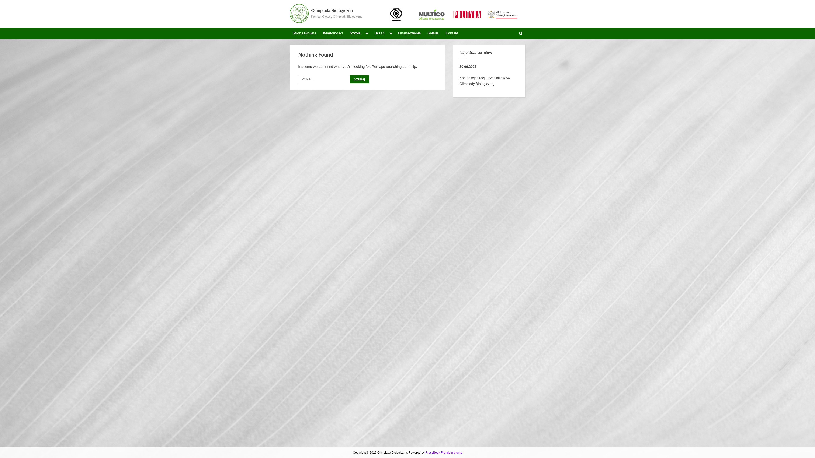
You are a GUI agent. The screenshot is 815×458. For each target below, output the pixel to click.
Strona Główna (304, 33)
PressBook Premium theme (444, 452)
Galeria (433, 33)
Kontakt (451, 33)
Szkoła (355, 33)
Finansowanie (409, 33)
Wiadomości (333, 33)
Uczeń (379, 33)
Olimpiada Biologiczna (332, 11)
